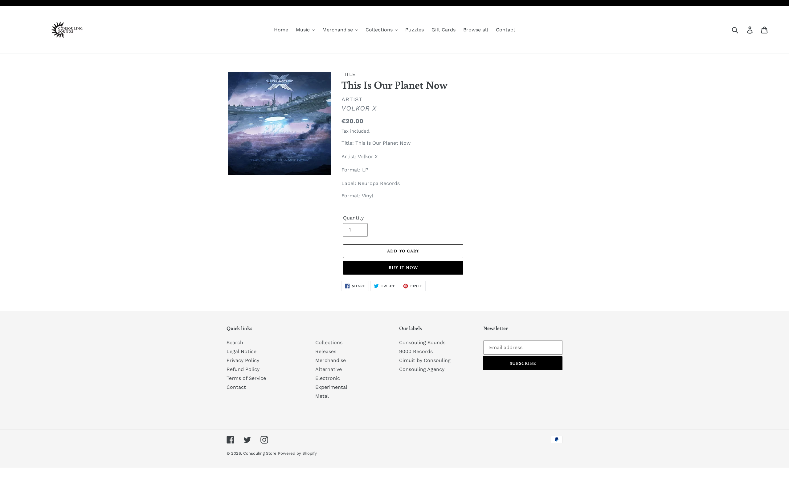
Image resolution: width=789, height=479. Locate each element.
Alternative (328, 369)
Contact (236, 387)
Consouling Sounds (422, 342)
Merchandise (330, 360)
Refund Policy (243, 369)
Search (235, 342)
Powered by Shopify (297, 453)
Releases (325, 351)
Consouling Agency (421, 369)
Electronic (327, 378)
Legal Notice (241, 351)
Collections (328, 342)
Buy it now (403, 267)
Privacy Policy (243, 360)
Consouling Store (259, 453)
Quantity (353, 218)
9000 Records (416, 351)
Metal (322, 396)
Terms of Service (246, 378)
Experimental (331, 387)
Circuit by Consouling (425, 360)
